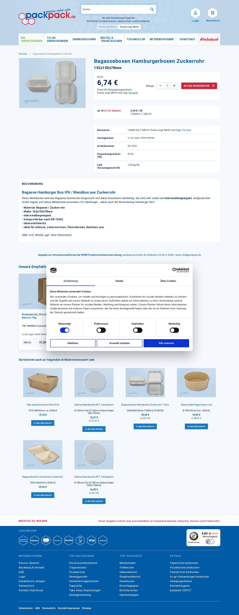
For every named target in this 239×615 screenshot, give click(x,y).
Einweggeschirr (78, 576)
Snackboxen (127, 581)
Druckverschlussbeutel (83, 563)
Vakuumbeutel (128, 572)
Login (22, 576)
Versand (133, 92)
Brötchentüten (129, 590)
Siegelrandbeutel (130, 576)
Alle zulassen (166, 343)
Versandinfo (49, 608)
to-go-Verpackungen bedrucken (189, 576)
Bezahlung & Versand (31, 567)
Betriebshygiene (180, 585)
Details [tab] (120, 281)
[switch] (101, 330)
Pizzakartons (77, 572)
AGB (21, 572)
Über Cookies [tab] (168, 281)
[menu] (109, 39)
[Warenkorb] (212, 12)
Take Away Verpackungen (85, 590)
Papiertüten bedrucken (184, 563)
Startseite (23, 54)
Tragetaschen (77, 567)
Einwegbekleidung (80, 594)
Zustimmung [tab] (71, 281)
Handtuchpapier (129, 594)
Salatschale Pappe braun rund (196, 404)
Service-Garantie (29, 563)
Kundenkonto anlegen (32, 581)
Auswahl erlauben (119, 343)
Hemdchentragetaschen (84, 581)
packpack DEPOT (181, 590)
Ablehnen (72, 343)
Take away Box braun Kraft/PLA (42, 404)
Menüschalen (128, 563)
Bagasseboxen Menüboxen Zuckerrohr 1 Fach (145, 404)
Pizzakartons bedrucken (184, 567)
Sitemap (86, 608)
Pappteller (75, 585)
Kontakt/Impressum (31, 590)
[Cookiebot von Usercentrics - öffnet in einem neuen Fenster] (175, 270)
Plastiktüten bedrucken (184, 572)
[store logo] (47, 16)
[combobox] (118, 9)
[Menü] (218, 531)
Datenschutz (26, 585)
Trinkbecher (127, 567)
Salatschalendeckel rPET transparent (94, 404)
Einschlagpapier (129, 585)
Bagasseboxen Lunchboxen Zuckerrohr (42, 476)
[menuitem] (31, 39)
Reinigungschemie (181, 581)
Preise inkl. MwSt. (108, 27)
